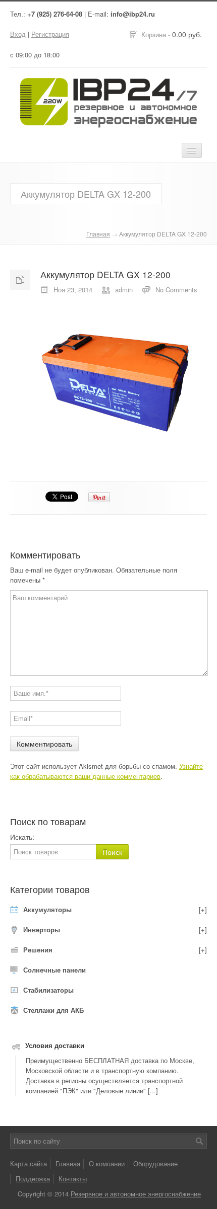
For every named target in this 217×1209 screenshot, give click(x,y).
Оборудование (155, 1163)
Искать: (22, 837)
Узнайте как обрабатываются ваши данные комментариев (106, 771)
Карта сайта (28, 1163)
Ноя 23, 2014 (72, 289)
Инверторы (41, 929)
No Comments (176, 289)
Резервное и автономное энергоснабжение (136, 1193)
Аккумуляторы (47, 909)
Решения (37, 949)
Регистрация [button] (50, 34)
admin (124, 289)
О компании (107, 1163)
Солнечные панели (54, 970)
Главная (98, 233)
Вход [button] (18, 34)
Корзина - (171, 34)
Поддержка (33, 1178)
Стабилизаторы (48, 990)
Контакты (73, 1178)
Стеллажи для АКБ (53, 1010)
